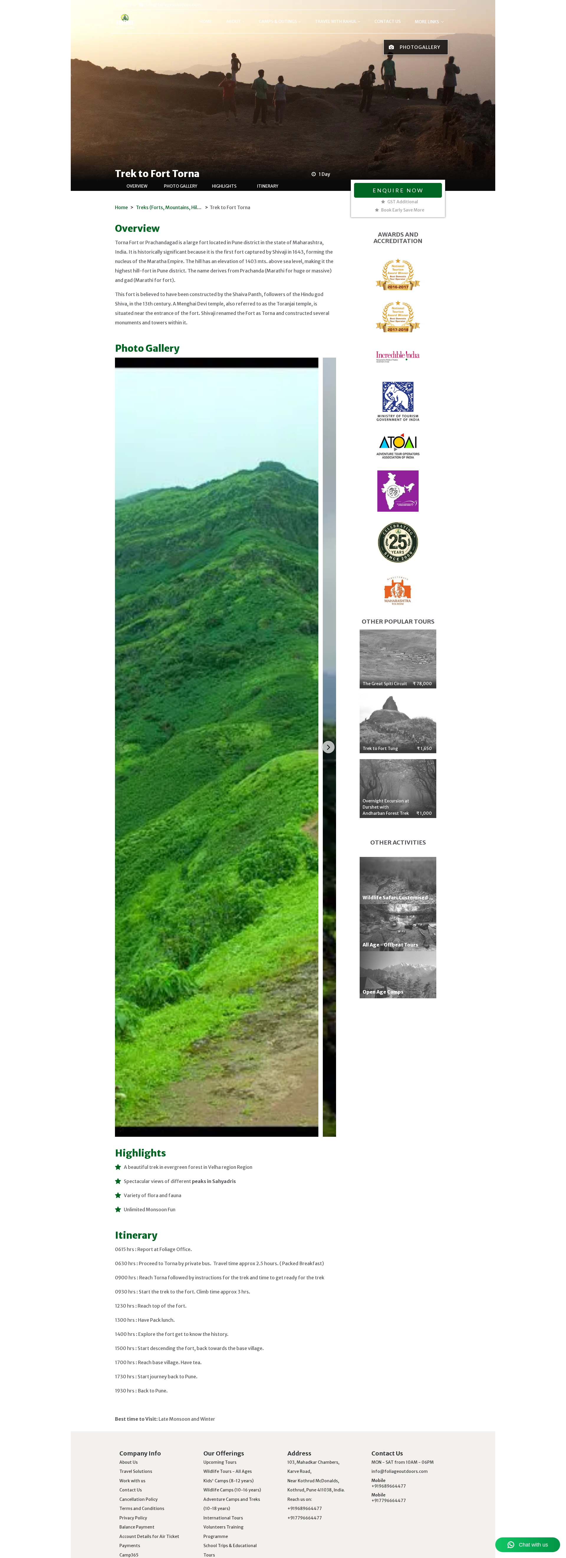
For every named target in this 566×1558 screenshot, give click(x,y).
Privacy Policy (133, 1518)
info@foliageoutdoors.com (172, 4)
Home (121, 207)
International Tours (223, 1518)
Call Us (124, 4)
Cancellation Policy (138, 1499)
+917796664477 (388, 1500)
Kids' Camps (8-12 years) (228, 1480)
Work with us (132, 1480)
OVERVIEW (136, 186)
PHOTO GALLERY (180, 186)
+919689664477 (388, 1486)
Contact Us (130, 1490)
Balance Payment (136, 1527)
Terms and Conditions (141, 1508)
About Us (128, 1462)
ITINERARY (267, 186)
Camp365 (129, 1555)
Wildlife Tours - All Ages (227, 1471)
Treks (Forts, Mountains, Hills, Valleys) (178, 207)
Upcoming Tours (219, 1462)
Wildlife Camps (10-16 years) (232, 1490)
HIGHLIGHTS (224, 186)
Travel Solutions (135, 1471)
